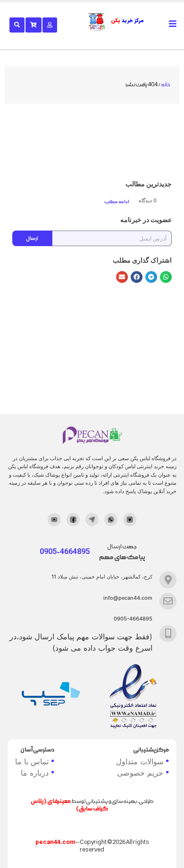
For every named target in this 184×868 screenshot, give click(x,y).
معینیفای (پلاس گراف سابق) (69, 805)
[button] (166, 277)
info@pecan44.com (127, 598)
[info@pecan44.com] (167, 601)
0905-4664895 (133, 618)
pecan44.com (55, 842)
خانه (165, 85)
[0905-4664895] (167, 633)
